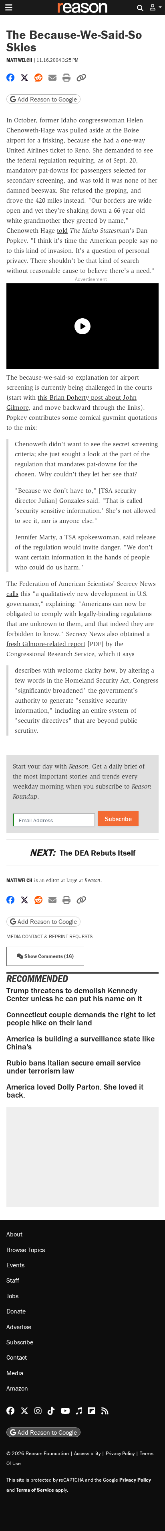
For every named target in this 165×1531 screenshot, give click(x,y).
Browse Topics (25, 1250)
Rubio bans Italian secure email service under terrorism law (73, 1066)
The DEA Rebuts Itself (82, 853)
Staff (12, 1280)
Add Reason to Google (46, 99)
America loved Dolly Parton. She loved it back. (74, 1091)
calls (12, 594)
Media (14, 1373)
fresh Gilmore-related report (45, 644)
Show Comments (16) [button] (48, 956)
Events (15, 1265)
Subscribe (118, 819)
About (14, 1234)
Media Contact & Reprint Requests (49, 936)
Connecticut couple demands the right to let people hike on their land (80, 1018)
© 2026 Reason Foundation (37, 1453)
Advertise (18, 1327)
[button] (156, 7)
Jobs (12, 1296)
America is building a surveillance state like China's (80, 1042)
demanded (119, 150)
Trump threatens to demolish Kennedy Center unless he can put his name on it (74, 994)
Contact (16, 1357)
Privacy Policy (120, 1453)
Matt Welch (19, 60)
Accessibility (87, 1453)
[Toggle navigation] (9, 8)
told (62, 230)
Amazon (17, 1388)
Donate (16, 1311)
